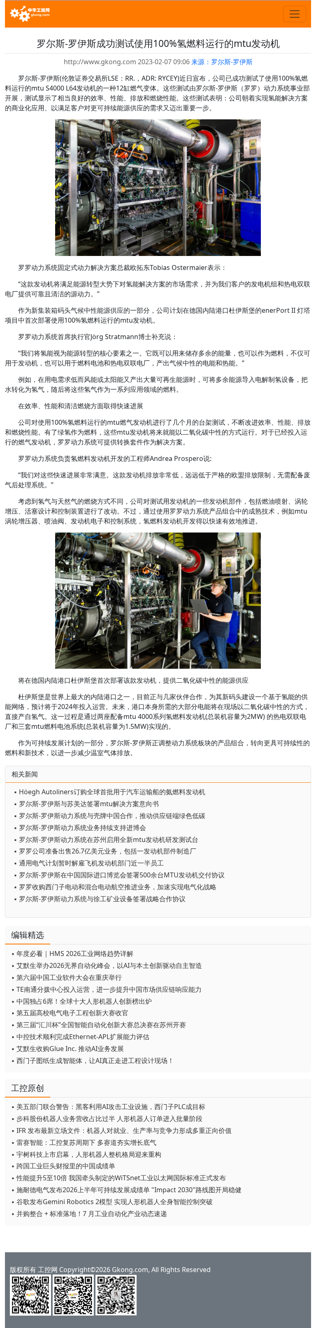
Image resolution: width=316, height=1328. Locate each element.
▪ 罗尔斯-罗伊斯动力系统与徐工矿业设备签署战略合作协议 (100, 898)
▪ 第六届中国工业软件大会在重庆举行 (66, 977)
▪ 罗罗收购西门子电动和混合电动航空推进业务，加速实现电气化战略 (115, 886)
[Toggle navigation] (294, 14)
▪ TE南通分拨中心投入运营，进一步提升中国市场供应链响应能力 (106, 989)
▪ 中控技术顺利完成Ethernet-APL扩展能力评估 (80, 1036)
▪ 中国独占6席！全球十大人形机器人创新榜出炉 (81, 1001)
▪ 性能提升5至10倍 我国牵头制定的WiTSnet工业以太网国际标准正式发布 (118, 1177)
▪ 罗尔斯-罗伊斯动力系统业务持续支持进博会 (80, 827)
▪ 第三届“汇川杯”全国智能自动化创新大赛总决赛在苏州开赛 (98, 1024)
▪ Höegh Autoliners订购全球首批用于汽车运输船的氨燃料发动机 (109, 791)
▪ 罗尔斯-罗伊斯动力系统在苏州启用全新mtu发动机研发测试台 (106, 839)
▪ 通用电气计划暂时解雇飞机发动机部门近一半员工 (89, 863)
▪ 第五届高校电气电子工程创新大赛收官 (69, 1012)
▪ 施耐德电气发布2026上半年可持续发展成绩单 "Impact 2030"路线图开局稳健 (126, 1189)
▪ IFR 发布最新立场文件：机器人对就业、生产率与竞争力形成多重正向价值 (121, 1130)
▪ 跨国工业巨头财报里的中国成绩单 (63, 1165)
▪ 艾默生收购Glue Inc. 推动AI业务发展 (67, 1048)
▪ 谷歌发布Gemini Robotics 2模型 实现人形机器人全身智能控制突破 (112, 1201)
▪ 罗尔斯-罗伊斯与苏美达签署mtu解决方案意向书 (86, 803)
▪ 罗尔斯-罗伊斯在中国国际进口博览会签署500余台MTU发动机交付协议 (119, 874)
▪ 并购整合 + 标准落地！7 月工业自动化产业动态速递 (89, 1213)
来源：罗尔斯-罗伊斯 (222, 61)
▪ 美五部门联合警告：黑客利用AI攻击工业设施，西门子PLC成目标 (108, 1106)
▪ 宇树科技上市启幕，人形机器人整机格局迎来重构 (86, 1154)
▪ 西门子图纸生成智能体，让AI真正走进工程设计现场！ (92, 1060)
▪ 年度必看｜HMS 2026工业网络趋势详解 (72, 953)
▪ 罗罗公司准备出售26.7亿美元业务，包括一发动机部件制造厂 (105, 851)
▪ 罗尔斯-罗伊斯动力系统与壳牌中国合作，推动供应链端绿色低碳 (109, 815)
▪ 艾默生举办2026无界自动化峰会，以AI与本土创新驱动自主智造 (106, 965)
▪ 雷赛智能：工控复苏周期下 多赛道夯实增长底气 (83, 1142)
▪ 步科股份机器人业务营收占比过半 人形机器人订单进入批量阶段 (106, 1118)
